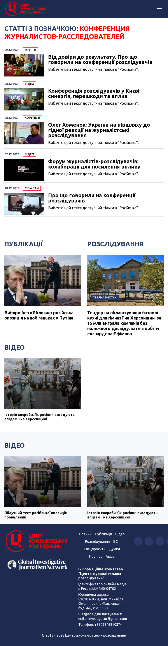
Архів (110, 556)
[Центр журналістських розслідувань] (25, 9)
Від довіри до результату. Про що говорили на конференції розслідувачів (100, 59)
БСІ (116, 541)
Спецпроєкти (94, 549)
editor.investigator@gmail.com (102, 619)
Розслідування (115, 244)
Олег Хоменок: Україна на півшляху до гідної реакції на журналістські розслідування (99, 130)
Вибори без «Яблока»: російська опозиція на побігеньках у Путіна (39, 315)
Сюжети (32, 188)
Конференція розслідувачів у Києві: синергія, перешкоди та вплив (94, 93)
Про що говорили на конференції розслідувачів (91, 198)
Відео (29, 83)
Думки (114, 549)
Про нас (95, 556)
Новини (85, 534)
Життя (30, 49)
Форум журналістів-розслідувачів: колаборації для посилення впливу (94, 164)
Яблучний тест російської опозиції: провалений (35, 515)
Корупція (32, 117)
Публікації (23, 244)
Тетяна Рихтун (105, 297)
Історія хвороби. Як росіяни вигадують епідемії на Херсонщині (39, 416)
